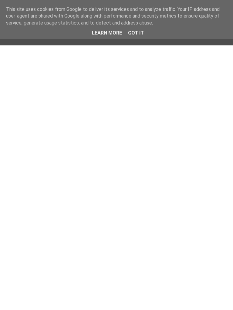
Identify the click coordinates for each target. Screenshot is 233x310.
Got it (136, 33)
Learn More (107, 33)
